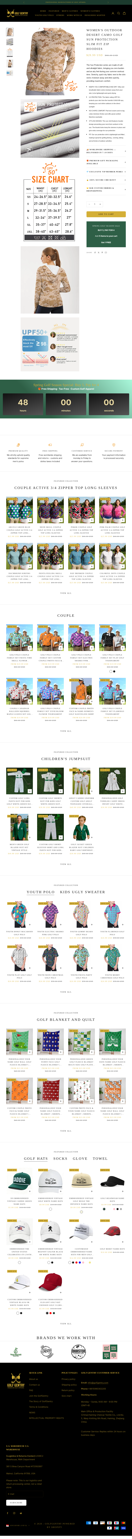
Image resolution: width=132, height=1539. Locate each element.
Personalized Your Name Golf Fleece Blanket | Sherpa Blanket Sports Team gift (50, 1111)
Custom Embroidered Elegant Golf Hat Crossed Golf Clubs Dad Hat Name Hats (50, 1303)
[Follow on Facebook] (7, 1513)
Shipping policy (69, 1384)
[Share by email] (106, 252)
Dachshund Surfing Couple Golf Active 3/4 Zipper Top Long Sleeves (19, 576)
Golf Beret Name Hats (112, 1249)
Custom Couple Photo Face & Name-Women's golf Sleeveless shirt (81, 711)
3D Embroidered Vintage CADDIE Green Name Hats (19, 1201)
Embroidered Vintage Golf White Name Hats (50, 1199)
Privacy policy (68, 1379)
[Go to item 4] (9, 63)
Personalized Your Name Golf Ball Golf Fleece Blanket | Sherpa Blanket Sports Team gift (19, 1062)
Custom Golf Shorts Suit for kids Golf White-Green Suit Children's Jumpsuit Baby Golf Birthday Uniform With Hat (50, 801)
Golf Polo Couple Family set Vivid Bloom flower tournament (50, 711)
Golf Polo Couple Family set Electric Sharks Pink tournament (81, 658)
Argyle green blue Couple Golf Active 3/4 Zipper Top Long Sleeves (19, 530)
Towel (100, 1159)
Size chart (67, 1396)
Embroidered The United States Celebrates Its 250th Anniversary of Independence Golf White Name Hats (19, 1252)
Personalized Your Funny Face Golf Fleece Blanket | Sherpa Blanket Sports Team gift (51, 1062)
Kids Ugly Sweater (82, 892)
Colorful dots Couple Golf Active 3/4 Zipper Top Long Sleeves (112, 576)
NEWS (32, 1412)
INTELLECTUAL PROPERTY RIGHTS (46, 1418)
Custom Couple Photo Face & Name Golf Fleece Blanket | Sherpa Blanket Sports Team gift (19, 1111)
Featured (54, 11)
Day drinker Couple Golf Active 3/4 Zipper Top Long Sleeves (81, 576)
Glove (80, 1159)
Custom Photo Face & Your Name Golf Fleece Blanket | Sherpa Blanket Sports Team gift (81, 1111)
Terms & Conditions (38, 1407)
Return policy (68, 1390)
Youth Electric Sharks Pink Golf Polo (50, 933)
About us (33, 1379)
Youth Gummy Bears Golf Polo (81, 933)
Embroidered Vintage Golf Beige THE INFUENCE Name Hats (81, 1201)
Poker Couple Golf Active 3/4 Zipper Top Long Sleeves (81, 530)
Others (60, 15)
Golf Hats (36, 1159)
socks (60, 1159)
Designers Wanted (95, 15)
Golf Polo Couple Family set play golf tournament (112, 658)
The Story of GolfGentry (41, 1401)
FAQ (31, 1390)
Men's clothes (70, 11)
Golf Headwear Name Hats (113, 1199)
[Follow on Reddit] (21, 1513)
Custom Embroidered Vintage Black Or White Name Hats (19, 1302)
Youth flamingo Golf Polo (112, 933)
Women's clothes (90, 11)
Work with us (74, 15)
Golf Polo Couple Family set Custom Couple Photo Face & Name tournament (50, 658)
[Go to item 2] (9, 41)
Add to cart (106, 214)
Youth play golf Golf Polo (19, 976)
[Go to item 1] (9, 32)
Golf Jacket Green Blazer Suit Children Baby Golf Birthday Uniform (81, 847)
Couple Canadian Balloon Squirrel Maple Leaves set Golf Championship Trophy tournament (19, 711)
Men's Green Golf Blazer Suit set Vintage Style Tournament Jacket (19, 847)
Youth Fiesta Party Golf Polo (81, 976)
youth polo (41, 892)
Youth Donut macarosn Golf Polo (19, 933)
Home (43, 11)
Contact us (34, 1384)
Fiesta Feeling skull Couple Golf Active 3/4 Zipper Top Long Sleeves (50, 576)
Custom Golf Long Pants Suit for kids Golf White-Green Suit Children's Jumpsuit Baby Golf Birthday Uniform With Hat (19, 801)
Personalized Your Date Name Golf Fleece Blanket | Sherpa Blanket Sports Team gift (112, 1062)
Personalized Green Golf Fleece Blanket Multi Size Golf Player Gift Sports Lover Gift (81, 1062)
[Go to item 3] (9, 52)
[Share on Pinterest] (102, 252)
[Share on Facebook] (95, 252)
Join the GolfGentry (38, 1396)
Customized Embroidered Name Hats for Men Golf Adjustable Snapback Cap (81, 1252)
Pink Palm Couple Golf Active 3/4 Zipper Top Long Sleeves (112, 530)
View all (66, 593)
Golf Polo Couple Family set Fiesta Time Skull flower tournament (19, 658)
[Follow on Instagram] (14, 1513)
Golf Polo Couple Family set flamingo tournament (112, 711)
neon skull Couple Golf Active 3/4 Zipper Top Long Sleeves (50, 530)
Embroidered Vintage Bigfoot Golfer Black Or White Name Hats (50, 1252)
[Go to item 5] (9, 73)
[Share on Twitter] (99, 252)
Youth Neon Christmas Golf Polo (50, 976)
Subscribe (16, 1503)
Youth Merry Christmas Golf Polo (112, 976)
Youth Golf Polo (44, 15)
